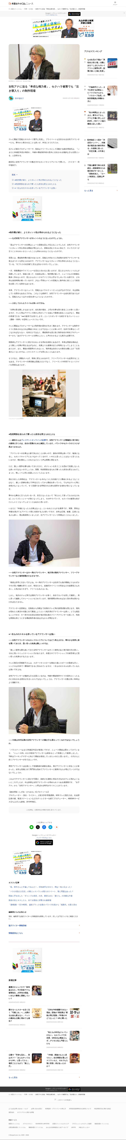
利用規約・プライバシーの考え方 (55, 1109)
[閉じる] (124, 13)
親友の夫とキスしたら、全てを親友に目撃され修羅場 (32, 900)
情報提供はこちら (16, 933)
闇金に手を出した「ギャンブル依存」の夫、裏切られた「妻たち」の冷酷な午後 (40, 895)
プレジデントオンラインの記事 (33, 440)
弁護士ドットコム (16, 9)
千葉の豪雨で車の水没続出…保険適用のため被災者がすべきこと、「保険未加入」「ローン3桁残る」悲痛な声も (96, 172)
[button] (57, 827)
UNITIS (73, 1127)
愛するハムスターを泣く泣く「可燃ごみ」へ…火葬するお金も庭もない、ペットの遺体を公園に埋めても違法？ (19, 1015)
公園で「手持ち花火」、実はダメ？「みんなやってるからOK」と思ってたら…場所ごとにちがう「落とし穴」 (19, 1060)
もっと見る (13, 1077)
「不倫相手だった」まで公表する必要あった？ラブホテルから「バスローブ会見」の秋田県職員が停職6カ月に (96, 94)
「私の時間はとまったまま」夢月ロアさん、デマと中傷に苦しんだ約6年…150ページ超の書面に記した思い (96, 118)
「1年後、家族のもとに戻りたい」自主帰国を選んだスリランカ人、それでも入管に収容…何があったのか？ (57, 1060)
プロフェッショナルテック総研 (81, 1124)
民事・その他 (28, 9)
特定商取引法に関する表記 (102, 1109)
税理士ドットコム (14, 1124)
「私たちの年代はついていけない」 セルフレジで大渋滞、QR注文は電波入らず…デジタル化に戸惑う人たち (57, 1038)
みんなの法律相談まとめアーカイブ (57, 1127)
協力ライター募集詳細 (17, 925)
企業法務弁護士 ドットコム (17, 1127)
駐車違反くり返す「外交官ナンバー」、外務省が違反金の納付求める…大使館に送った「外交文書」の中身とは (96, 146)
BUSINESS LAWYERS (42, 1124)
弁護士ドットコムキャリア (60, 1124)
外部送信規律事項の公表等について (80, 1109)
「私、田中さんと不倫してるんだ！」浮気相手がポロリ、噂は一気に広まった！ (40, 887)
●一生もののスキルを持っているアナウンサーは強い (35, 188)
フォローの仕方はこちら (51, 15)
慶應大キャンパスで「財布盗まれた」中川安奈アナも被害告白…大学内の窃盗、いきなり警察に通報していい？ (19, 993)
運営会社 (11, 1112)
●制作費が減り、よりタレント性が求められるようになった (38, 180)
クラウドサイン (27, 1124)
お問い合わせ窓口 (36, 1109)
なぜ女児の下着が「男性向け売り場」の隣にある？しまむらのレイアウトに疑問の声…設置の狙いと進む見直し (96, 65)
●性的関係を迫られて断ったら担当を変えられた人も (35, 184)
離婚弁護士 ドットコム (36, 1127)
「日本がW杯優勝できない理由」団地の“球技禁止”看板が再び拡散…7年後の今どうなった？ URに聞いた (57, 1013)
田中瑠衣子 (19, 98)
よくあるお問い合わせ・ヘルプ (18, 1109)
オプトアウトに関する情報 (25, 1112)
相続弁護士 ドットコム (102, 1124)
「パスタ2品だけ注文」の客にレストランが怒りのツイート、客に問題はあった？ (41, 891)
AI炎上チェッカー (84, 1127)
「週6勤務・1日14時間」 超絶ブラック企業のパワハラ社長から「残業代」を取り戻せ (43, 904)
